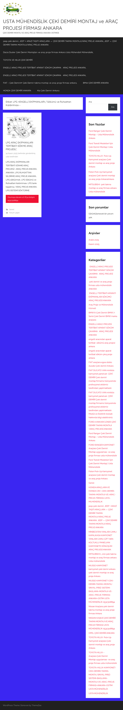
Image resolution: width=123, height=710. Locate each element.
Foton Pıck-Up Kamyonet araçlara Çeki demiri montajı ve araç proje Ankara (102, 475)
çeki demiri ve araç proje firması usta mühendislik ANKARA (100, 285)
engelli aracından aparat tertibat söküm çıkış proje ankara (100, 354)
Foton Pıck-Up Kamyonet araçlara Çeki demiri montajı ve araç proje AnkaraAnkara (102, 175)
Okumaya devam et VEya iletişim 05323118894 (21, 198)
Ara (90, 102)
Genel (11, 209)
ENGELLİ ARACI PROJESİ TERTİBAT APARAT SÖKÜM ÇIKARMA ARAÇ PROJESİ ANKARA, (44, 67)
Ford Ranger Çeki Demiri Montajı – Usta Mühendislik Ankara (101, 134)
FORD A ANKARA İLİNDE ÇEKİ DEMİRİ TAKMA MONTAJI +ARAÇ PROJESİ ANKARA (102, 425)
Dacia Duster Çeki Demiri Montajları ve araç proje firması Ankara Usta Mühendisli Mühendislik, (48, 52)
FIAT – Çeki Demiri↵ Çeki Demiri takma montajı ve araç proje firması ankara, (40, 83)
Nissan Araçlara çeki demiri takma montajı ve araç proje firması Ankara (102, 610)
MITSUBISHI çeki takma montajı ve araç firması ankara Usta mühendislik (103, 188)
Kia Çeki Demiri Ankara (48, 90)
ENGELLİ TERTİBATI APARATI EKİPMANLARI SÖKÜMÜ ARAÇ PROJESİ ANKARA (102, 297)
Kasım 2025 (94, 244)
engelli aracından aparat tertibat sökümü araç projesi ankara (102, 343)
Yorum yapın (14, 213)
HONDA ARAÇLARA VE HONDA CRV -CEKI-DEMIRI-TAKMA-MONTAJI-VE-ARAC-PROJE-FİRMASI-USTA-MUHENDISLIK (102, 494)
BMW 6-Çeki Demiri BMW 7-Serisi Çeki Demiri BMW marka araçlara (103, 316)
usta (7, 157)
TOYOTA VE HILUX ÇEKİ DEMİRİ (18, 60)
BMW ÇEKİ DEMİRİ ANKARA (96, 83)
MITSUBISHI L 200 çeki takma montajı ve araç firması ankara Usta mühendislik (103, 557)
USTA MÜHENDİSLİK (98, 693)
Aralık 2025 (94, 240)
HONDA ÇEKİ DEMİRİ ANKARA (17, 90)
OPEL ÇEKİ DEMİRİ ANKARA (102, 633)
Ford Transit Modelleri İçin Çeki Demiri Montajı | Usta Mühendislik (101, 147)
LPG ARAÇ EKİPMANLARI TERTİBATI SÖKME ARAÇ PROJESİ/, (19, 146)
